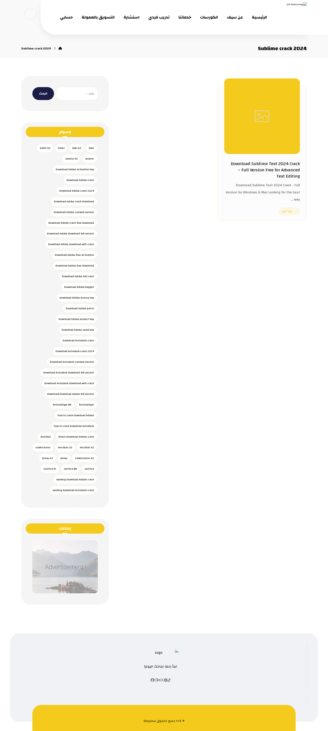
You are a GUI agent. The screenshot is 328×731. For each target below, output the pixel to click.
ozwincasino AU (84, 458)
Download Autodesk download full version (68, 372)
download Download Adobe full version (70, 393)
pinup (63, 458)
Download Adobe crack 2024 (76, 190)
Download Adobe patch (80, 308)
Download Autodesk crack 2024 (75, 351)
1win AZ (76, 147)
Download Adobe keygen (79, 287)
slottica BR (70, 468)
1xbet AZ (45, 147)
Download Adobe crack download (74, 201)
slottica (89, 468)
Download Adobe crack (80, 180)
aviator (89, 158)
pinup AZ (47, 458)
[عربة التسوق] (31, 13)
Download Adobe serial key (78, 329)
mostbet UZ (65, 447)
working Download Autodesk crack (73, 490)
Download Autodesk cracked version (72, 361)
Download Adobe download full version (70, 233)
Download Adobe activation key (75, 169)
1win (91, 147)
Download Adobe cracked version (74, 212)
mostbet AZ (87, 447)
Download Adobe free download (75, 265)
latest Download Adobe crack (76, 436)
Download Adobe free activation (74, 254)
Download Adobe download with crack (71, 244)
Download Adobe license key (77, 297)
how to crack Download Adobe (76, 415)
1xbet (61, 147)
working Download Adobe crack (75, 479)
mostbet (46, 436)
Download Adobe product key (76, 319)
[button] (169, 680)
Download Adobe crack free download (71, 222)
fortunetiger (86, 404)
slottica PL (50, 468)
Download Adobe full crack (78, 276)
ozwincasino (42, 447)
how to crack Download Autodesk (74, 426)
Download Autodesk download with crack (69, 383)
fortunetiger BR (62, 404)
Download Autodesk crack (78, 340)
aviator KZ (71, 158)
